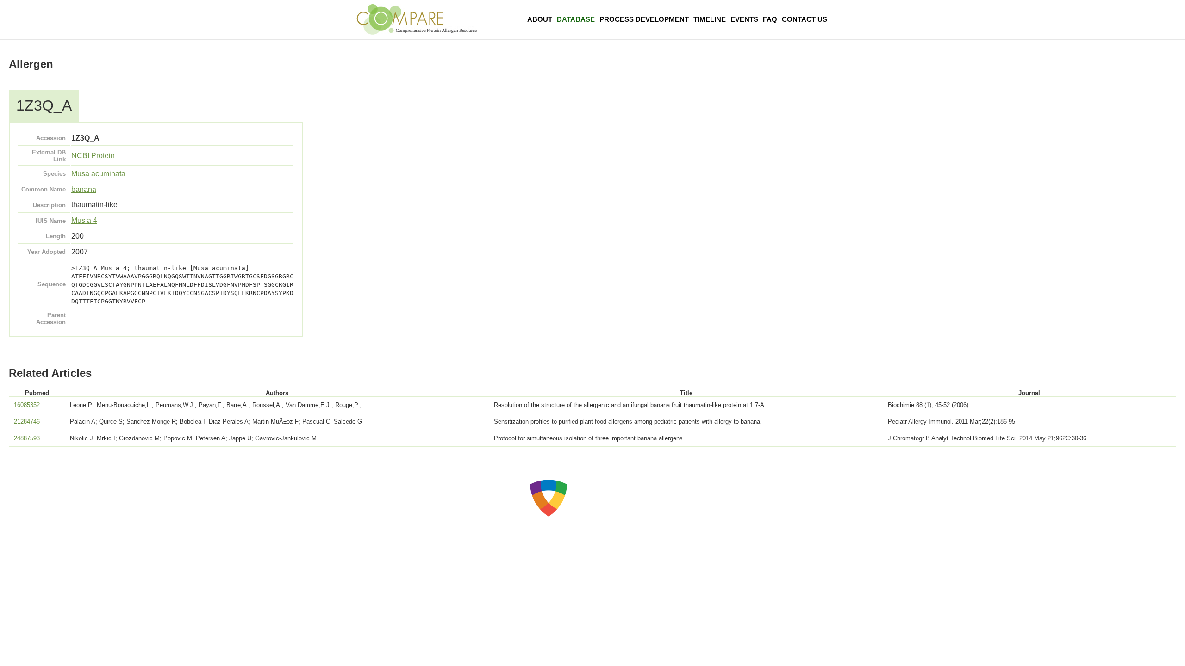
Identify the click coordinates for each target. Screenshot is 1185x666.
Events (744, 19)
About (539, 19)
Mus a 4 (84, 220)
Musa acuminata (98, 174)
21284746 (27, 421)
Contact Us (804, 19)
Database (576, 19)
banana (83, 189)
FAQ (770, 19)
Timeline (709, 19)
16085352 (27, 404)
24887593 (27, 438)
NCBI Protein (93, 156)
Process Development (644, 19)
